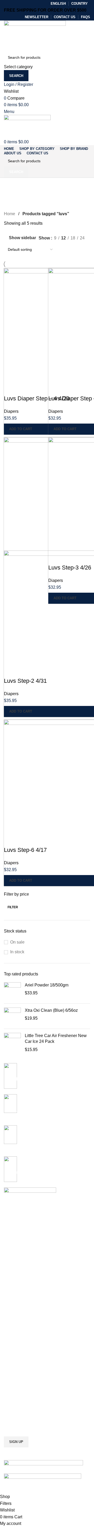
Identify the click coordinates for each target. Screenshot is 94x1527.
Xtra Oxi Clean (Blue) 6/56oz (51, 1010)
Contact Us (13, 1390)
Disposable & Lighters (22, 1327)
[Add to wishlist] (38, 388)
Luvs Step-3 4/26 (69, 567)
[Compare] (10, 388)
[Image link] (43, 1463)
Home (9, 214)
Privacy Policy (15, 1363)
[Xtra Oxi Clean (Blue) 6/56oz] (12, 1016)
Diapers (11, 411)
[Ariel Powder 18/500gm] (12, 990)
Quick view (24, 388)
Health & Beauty (17, 1336)
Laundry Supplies (18, 1318)
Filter (13, 907)
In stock (17, 952)
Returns (10, 1372)
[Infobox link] (47, 1140)
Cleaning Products (19, 1300)
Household (13, 1345)
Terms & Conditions (20, 1381)
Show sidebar (22, 238)
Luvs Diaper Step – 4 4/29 (36, 398)
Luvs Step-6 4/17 (25, 850)
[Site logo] (35, 35)
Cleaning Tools (16, 1309)
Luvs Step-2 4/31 (25, 680)
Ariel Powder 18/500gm (46, 985)
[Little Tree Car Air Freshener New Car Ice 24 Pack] (12, 1043)
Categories (16, 197)
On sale (17, 942)
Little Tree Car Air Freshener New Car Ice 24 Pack (56, 1038)
